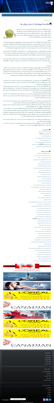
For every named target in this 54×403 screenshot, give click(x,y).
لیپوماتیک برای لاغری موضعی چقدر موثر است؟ (42, 142)
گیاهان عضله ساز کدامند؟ (45, 193)
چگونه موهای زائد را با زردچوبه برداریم (43, 204)
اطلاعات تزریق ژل (48, 357)
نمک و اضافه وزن (46, 200)
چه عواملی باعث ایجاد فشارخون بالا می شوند (42, 216)
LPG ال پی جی (48, 388)
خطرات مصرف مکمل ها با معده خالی (43, 166)
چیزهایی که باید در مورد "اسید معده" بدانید (42, 231)
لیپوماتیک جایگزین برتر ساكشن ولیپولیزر (42, 146)
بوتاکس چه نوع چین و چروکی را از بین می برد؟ (42, 250)
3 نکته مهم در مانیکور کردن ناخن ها (43, 221)
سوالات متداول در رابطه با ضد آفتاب (43, 164)
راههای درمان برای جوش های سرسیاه (43, 208)
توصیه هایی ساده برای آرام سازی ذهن (43, 214)
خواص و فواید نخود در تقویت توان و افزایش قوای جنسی (40, 206)
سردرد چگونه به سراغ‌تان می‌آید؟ (44, 225)
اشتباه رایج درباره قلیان (45, 174)
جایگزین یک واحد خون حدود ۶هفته (43, 197)
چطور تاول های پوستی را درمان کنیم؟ (43, 153)
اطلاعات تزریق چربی (48, 359)
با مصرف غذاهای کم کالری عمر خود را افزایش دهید (41, 159)
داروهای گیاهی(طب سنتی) (46, 372)
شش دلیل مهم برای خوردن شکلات (43, 172)
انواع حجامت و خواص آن (45, 183)
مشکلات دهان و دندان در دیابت (44, 170)
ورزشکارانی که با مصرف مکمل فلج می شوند (42, 237)
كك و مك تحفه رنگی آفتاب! (45, 162)
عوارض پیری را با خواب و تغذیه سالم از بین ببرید (41, 155)
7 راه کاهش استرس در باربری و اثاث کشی (42, 212)
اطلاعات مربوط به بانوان (47, 380)
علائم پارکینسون (46, 195)
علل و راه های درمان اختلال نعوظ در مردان (42, 210)
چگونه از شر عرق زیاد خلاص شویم (43, 246)
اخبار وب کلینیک (48, 355)
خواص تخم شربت (46, 244)
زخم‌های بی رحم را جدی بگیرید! (44, 189)
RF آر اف (49, 390)
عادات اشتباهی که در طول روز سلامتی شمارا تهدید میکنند (40, 242)
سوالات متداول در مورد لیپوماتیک (44, 132)
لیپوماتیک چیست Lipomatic (44, 134)
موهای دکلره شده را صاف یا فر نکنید (43, 181)
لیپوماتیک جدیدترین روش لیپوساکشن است (42, 138)
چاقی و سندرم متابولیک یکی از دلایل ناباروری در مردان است (39, 187)
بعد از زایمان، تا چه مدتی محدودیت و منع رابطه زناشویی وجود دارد (38, 202)
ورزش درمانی (48, 378)
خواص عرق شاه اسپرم (45, 229)
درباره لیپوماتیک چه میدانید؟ (44, 140)
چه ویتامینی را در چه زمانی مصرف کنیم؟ (43, 254)
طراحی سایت (31, 402)
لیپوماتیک (49, 394)
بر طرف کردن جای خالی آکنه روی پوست (43, 223)
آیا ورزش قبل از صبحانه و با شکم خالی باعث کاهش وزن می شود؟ (39, 248)
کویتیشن (49, 392)
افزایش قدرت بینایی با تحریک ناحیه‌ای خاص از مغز (41, 185)
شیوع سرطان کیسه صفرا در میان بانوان (43, 256)
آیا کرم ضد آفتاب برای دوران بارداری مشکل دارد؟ (41, 168)
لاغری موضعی (49, 374)
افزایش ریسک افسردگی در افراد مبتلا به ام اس (41, 227)
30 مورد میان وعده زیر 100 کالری (43, 157)
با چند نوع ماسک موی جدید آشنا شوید (43, 176)
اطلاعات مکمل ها (48, 362)
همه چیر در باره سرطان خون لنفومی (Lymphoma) (40, 219)
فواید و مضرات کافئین (45, 178)
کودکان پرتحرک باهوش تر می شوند (43, 191)
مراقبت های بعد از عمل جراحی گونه (43, 233)
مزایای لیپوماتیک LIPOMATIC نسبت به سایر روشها (40, 144)
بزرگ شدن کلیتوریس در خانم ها (44, 235)
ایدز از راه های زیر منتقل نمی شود (43, 252)
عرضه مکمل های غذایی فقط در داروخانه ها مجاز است (41, 261)
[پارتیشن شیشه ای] (27, 286)
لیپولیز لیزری (49, 396)
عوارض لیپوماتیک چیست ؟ (45, 136)
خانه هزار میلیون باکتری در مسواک (43, 259)
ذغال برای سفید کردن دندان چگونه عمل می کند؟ (41, 240)
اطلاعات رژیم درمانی (47, 364)
